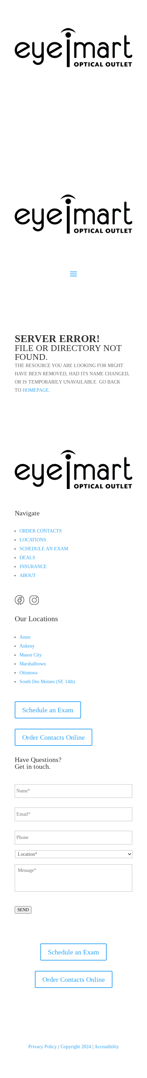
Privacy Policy (42, 1046)
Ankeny (27, 646)
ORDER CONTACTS (40, 531)
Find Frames (39, 164)
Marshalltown (32, 663)
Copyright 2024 (76, 1046)
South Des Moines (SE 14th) (47, 681)
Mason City (30, 654)
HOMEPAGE (36, 390)
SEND (23, 909)
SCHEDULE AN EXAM (43, 548)
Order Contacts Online (53, 737)
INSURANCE (33, 566)
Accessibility (106, 1046)
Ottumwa (28, 672)
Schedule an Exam (48, 110)
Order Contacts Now (50, 137)
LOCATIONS (32, 539)
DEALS (27, 557)
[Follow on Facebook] (20, 82)
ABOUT (27, 575)
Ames (24, 637)
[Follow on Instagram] (33, 82)
